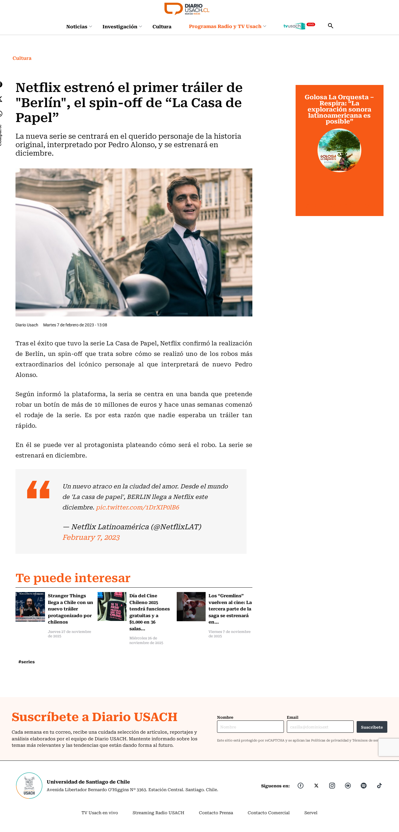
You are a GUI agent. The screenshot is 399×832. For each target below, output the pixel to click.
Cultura (161, 26)
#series (26, 661)
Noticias (76, 26)
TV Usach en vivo (99, 812)
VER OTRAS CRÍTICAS (339, 206)
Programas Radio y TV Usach (225, 26)
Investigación (120, 26)
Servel (311, 812)
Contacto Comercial (269, 812)
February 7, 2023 (90, 536)
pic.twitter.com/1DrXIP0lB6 (137, 506)
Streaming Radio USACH (158, 812)
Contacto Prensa (216, 812)
